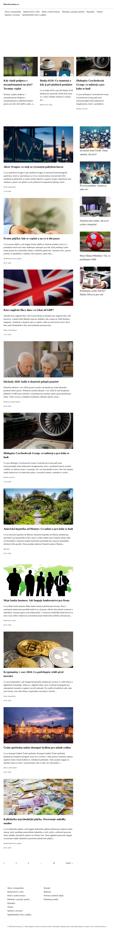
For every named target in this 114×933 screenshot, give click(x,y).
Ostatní (100, 12)
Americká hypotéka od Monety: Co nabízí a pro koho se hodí (38, 528)
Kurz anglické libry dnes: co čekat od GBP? (29, 310)
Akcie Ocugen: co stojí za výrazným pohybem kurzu (33, 166)
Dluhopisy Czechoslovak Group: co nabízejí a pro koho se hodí (90, 84)
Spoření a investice (12, 15)
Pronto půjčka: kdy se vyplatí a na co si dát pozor (32, 238)
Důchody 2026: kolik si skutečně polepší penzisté (31, 381)
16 (54, 863)
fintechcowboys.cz (11, 4)
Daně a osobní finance (51, 12)
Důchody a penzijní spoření (73, 12)
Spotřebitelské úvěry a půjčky (34, 15)
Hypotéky (91, 12)
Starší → (69, 863)
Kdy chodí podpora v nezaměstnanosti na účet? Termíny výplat (18, 84)
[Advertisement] (57, 33)
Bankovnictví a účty (31, 12)
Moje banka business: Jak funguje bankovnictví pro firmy (37, 600)
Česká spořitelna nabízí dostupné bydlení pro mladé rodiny (37, 747)
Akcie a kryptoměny (13, 12)
